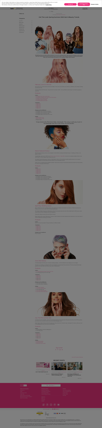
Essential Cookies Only (84, 4)
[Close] (100, 3)
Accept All (70, 4)
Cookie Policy (48, 4)
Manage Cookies (94, 4)
